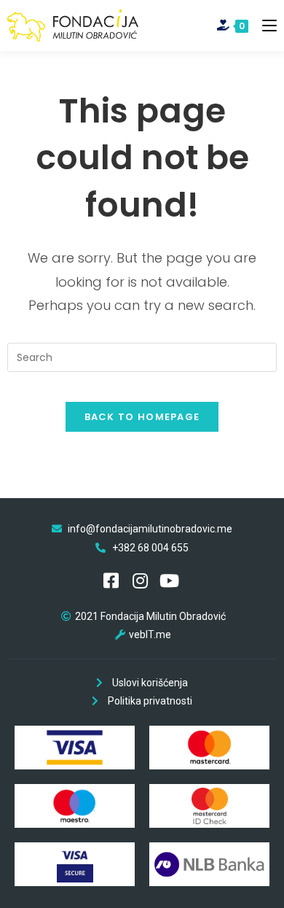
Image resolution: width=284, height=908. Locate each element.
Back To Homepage (142, 417)
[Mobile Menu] (264, 25)
